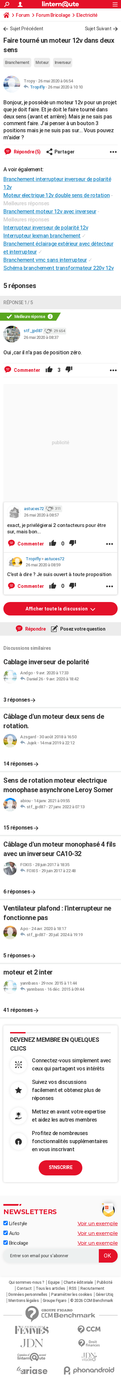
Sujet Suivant (98, 28)
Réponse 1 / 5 (18, 302)
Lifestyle (17, 1224)
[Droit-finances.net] (89, 1343)
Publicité (105, 1282)
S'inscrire (60, 1167)
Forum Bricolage (53, 15)
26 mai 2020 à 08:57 (41, 515)
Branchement (17, 62)
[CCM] (89, 1330)
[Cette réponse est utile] (49, 370)
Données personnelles (27, 1294)
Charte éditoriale (78, 1282)
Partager (64, 151)
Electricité (86, 15)
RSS (73, 1288)
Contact (24, 1288)
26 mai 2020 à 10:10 (65, 87)
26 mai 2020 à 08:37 (41, 337)
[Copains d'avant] (32, 1357)
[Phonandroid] (89, 1370)
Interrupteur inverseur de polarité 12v (45, 227)
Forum (23, 15)
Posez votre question (82, 629)
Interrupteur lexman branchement (42, 236)
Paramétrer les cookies (71, 1294)
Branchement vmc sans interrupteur (45, 260)
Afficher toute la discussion (57, 608)
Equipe (54, 1282)
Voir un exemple (98, 1223)
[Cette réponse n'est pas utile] (69, 370)
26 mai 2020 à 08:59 (43, 564)
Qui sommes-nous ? (26, 1282)
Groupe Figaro (55, 1300)
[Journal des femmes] (32, 1330)
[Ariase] (32, 1370)
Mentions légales (23, 1300)
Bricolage (18, 1243)
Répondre (35, 629)
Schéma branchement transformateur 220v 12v (58, 268)
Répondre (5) (27, 151)
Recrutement (92, 1288)
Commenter (26, 370)
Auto (13, 1233)
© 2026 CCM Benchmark (91, 1300)
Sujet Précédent (26, 28)
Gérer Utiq (104, 1294)
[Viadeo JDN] (89, 1357)
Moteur (42, 62)
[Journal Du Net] (32, 1343)
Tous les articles (50, 1288)
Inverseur (63, 62)
